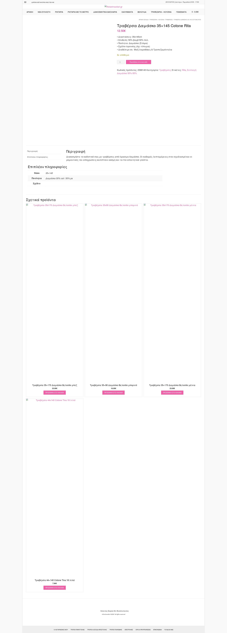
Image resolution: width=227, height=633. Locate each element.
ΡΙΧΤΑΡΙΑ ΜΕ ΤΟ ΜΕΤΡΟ (78, 12)
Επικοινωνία (157, 630)
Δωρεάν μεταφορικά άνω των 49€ (42, 2)
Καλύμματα (127, 12)
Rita (184, 69)
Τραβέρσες (169, 19)
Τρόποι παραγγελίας (78, 630)
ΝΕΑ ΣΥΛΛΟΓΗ (44, 12)
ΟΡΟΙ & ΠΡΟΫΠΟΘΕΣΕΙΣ (143, 630)
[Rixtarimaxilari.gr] (113, 6)
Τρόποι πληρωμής (115, 630)
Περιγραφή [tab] (32, 151)
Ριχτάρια (59, 12)
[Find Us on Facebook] (28, 2)
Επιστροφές (129, 630)
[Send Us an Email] (25, 2)
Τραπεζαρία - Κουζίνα (156, 19)
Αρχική (30, 12)
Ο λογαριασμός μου (61, 630)
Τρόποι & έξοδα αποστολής (97, 630)
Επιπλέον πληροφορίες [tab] (37, 157)
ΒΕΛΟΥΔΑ (142, 12)
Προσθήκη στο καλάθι (138, 62)
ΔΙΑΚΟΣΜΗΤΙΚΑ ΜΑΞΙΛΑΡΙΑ (105, 12)
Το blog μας (168, 630)
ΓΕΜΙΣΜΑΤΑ (181, 12)
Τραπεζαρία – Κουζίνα (161, 12)
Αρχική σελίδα (143, 19)
